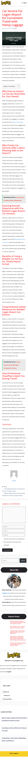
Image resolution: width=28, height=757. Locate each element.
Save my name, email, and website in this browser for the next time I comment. (14, 542)
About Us (6, 692)
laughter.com (6, 593)
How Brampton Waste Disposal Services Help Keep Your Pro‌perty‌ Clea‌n (18, 644)
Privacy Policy (8, 699)
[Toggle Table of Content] (17, 86)
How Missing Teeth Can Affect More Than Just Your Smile (17, 627)
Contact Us (7, 695)
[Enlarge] (19, 576)
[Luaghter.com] (6, 3)
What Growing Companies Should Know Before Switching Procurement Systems (17, 622)
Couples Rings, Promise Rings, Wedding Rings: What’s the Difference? (17, 632)
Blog (5, 486)
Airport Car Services (17, 122)
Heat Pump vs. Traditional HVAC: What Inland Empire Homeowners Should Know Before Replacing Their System (18, 638)
